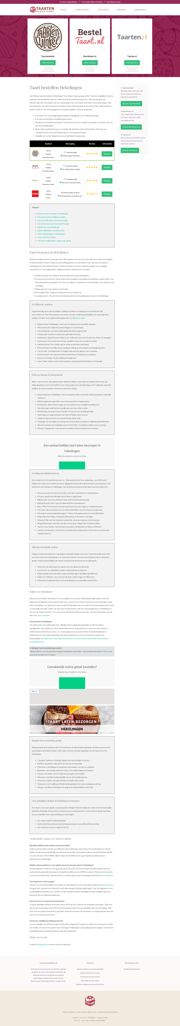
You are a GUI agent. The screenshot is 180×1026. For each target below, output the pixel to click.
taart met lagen (44, 615)
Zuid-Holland (107, 875)
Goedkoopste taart (77, 318)
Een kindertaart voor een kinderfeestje (53, 224)
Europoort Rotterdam (82, 638)
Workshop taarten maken (90, 981)
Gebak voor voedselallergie (48, 227)
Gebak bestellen (82, 9)
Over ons (83, 1018)
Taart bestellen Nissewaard (86, 1012)
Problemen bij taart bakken (90, 977)
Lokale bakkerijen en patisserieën (50, 230)
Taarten (63, 9)
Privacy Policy (103, 1018)
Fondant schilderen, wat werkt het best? (90, 984)
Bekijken (107, 154)
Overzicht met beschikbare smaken (51, 217)
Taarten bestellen (68, 1012)
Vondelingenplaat (37, 642)
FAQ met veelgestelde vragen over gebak (54, 241)
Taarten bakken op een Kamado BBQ (90, 969)
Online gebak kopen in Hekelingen (51, 234)
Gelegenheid (102, 9)
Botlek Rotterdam (98, 638)
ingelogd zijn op (42, 944)
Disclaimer (92, 1018)
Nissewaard (108, 885)
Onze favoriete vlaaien (46, 237)
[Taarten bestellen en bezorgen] (42, 9)
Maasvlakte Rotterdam (62, 638)
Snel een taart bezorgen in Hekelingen (52, 213)
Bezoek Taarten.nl (130, 150)
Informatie (121, 9)
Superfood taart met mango (90, 973)
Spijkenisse (48, 638)
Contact (75, 1018)
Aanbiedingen (140, 9)
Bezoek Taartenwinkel (131, 103)
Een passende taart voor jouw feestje (52, 220)
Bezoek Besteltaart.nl (131, 127)
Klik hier (106, 651)
